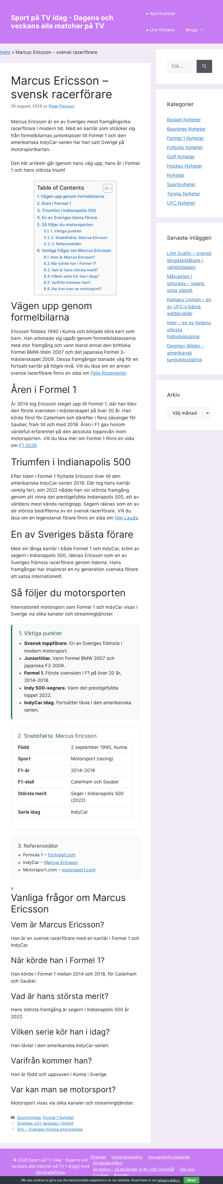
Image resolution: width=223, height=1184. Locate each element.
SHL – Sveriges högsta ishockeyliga (50, 1129)
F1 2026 (27, 445)
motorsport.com (78, 869)
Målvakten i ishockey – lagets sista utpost (186, 283)
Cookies (101, 1175)
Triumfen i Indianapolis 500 (69, 210)
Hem (5, 52)
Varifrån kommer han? (70, 282)
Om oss (187, 1169)
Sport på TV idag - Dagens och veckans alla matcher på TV (62, 22)
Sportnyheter (29, 1117)
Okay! (191, 1180)
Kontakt (121, 1175)
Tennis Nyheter (183, 193)
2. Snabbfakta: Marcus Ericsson (79, 237)
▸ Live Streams (161, 29)
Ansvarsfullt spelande (169, 1157)
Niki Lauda (126, 518)
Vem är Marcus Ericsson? (72, 257)
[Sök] (204, 66)
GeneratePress (50, 1172)
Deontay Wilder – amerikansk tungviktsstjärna (185, 352)
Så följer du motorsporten (67, 224)
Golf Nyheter (181, 156)
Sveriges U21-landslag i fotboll (45, 1123)
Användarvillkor (108, 1162)
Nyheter (175, 175)
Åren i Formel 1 (56, 203)
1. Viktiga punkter (66, 231)
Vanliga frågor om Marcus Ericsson (76, 250)
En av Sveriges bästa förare (69, 217)
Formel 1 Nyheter (58, 1117)
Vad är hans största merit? (74, 270)
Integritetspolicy (127, 1157)
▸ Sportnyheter (161, 13)
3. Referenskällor (66, 244)
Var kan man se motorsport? (76, 289)
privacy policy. (177, 1180)
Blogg (191, 29)
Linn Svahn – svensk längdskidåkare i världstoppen (189, 260)
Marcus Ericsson (61, 862)
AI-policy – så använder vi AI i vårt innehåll (133, 1169)
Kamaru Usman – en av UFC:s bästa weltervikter (189, 306)
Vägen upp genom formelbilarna (72, 196)
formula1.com (61, 854)
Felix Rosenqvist (108, 373)
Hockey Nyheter (184, 166)
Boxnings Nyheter (186, 129)
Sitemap (98, 1157)
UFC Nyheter (181, 203)
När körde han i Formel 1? (73, 263)
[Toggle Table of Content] (105, 188)
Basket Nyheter (184, 119)
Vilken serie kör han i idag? (75, 276)
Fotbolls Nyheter (185, 147)
